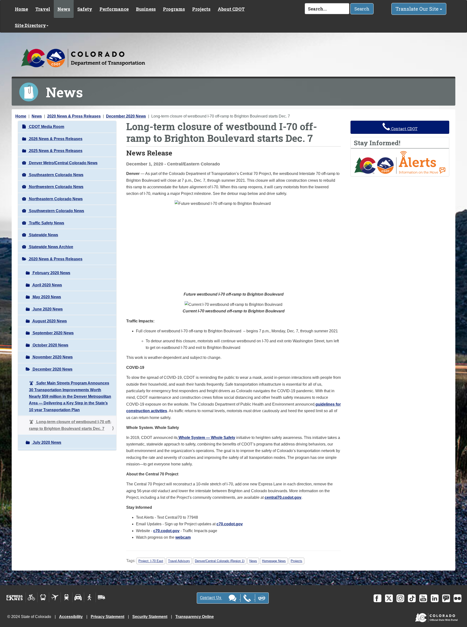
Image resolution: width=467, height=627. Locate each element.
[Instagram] (400, 598)
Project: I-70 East (150, 561)
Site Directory (30, 25)
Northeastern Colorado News (55, 199)
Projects (201, 9)
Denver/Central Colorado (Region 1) (219, 561)
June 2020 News (47, 309)
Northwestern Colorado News (55, 187)
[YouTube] (423, 598)
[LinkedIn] (434, 598)
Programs (174, 9)
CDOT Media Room (46, 127)
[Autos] (78, 597)
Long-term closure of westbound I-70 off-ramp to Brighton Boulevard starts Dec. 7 (70, 425)
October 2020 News (50, 345)
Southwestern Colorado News (56, 211)
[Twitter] (389, 598)
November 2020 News (52, 357)
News (63, 9)
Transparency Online (194, 617)
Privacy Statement (107, 617)
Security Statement (149, 617)
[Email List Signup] (446, 598)
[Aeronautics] (55, 597)
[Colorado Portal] (437, 616)
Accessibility (71, 617)
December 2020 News (126, 116)
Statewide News (43, 235)
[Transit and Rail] (43, 597)
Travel (42, 9)
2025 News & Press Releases (55, 151)
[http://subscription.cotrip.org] (399, 162)
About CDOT (231, 9)
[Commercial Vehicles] (101, 597)
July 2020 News (46, 442)
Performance (114, 9)
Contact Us (211, 597)
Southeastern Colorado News (55, 175)
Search (361, 9)
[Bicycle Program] (31, 597)
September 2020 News (53, 333)
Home (21, 9)
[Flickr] (457, 598)
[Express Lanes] (15, 597)
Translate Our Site (417, 9)
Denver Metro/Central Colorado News (63, 163)
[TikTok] (412, 598)
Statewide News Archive (50, 247)
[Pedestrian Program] (90, 597)
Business (146, 9)
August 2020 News (49, 321)
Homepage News (274, 561)
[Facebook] (377, 598)
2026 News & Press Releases (55, 139)
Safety (84, 9)
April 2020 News (47, 285)
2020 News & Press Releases (74, 116)
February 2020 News (51, 273)
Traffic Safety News (46, 223)
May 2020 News (46, 297)
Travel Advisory (179, 561)
